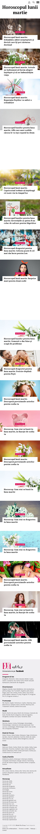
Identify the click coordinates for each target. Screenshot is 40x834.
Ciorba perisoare (23, 751)
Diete (4, 735)
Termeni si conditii (24, 828)
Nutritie (22, 737)
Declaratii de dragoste (17, 682)
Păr (3, 703)
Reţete (4, 745)
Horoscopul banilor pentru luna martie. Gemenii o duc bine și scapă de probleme (19, 341)
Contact (4, 830)
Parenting (30, 761)
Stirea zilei (18, 771)
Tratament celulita (8, 706)
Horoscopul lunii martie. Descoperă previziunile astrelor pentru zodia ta (19, 401)
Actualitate (6, 769)
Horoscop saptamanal (9, 819)
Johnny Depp (6, 691)
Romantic (12, 679)
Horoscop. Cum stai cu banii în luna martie (18, 490)
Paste (10, 747)
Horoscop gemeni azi (9, 800)
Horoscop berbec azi (9, 818)
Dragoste (5, 679)
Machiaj (29, 703)
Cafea (31, 747)
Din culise (5, 771)
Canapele (5, 761)
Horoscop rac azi (7, 798)
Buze (18, 705)
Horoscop (6, 779)
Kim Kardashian (29, 689)
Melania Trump (16, 694)
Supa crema (24, 749)
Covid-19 (30, 773)
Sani (34, 703)
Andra (20, 693)
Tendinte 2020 (26, 717)
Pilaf (15, 751)
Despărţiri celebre (13, 773)
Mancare (5, 747)
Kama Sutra (20, 681)
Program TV (25, 694)
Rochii (7, 703)
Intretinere (33, 735)
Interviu (11, 771)
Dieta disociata (7, 739)
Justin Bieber (6, 694)
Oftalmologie (20, 727)
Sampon (13, 705)
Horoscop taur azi (8, 804)
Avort (26, 727)
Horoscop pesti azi (8, 812)
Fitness (8, 735)
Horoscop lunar (7, 791)
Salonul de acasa (20, 706)
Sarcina (4, 723)
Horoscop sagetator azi (9, 809)
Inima (15, 723)
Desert (4, 751)
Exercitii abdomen (14, 737)
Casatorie (10, 681)
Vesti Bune (23, 773)
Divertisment (7, 687)
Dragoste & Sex (8, 677)
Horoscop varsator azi (9, 811)
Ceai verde (32, 727)
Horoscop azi (6, 784)
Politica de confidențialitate (9, 828)
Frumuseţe (6, 701)
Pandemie (5, 774)
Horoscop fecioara (8, 795)
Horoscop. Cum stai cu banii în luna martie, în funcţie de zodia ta (19, 431)
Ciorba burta (6, 752)
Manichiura (6, 705)
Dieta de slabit (30, 737)
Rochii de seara (12, 713)
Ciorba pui (32, 751)
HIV (3, 728)
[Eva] (6, 2)
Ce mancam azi (16, 752)
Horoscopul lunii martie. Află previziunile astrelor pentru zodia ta (18, 642)
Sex (15, 681)
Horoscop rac (6, 793)
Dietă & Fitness (8, 733)
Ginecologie (28, 723)
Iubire (4, 681)
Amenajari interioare (21, 759)
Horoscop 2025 (7, 783)
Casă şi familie (8, 757)
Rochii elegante (16, 715)
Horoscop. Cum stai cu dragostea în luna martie (19, 520)
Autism (4, 764)
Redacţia (33, 828)
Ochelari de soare (15, 717)
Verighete (5, 717)
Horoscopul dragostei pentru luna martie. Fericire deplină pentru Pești (18, 371)
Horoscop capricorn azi (9, 805)
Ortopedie (8, 728)
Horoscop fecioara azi (9, 802)
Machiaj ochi (30, 705)
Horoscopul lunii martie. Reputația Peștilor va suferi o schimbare (18, 100)
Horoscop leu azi (7, 814)
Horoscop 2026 (7, 781)
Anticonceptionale (24, 725)
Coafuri (24, 703)
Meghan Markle (7, 689)
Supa (35, 747)
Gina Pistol (30, 693)
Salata (27, 747)
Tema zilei (25, 771)
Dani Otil (10, 693)
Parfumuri (18, 703)
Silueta (15, 739)
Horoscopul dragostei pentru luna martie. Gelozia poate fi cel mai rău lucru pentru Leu (19, 251)
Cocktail (17, 749)
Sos (23, 747)
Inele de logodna (26, 715)
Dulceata (5, 749)
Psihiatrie (15, 728)
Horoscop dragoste (8, 786)
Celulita (22, 705)
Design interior (22, 761)
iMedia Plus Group (21, 825)
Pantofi (8, 715)
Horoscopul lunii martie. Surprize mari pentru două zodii (20, 279)
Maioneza (10, 751)
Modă (4, 711)
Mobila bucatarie (7, 759)
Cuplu (31, 679)
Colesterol (14, 725)
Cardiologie (11, 727)
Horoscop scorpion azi (9, 807)
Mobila (30, 759)
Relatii (27, 679)
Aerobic (4, 737)
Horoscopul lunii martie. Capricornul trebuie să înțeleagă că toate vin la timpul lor (19, 190)
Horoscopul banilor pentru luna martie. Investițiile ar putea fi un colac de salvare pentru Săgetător (20, 220)
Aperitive (32, 749)
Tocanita (11, 749)
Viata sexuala (20, 679)
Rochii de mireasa (23, 713)
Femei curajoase (29, 762)
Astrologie (20, 32)
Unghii (12, 703)
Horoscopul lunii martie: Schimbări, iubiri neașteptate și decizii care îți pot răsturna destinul (19, 41)
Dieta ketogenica (23, 739)
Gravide (21, 762)
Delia (24, 693)
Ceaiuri (10, 723)
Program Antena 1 (13, 696)
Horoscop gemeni (8, 797)
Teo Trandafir (15, 691)
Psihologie (20, 723)
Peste (19, 747)
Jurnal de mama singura (10, 762)
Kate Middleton (18, 689)
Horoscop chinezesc (8, 788)
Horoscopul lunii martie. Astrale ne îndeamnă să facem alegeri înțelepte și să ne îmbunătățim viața (19, 71)
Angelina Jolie (25, 691)
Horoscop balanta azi (9, 816)
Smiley (15, 693)
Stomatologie (6, 725)
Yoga (27, 735)
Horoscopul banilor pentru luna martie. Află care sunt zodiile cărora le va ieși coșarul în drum (19, 130)
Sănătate (6, 721)
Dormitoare (13, 761)
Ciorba (15, 747)
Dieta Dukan (16, 735)
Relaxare (23, 735)
